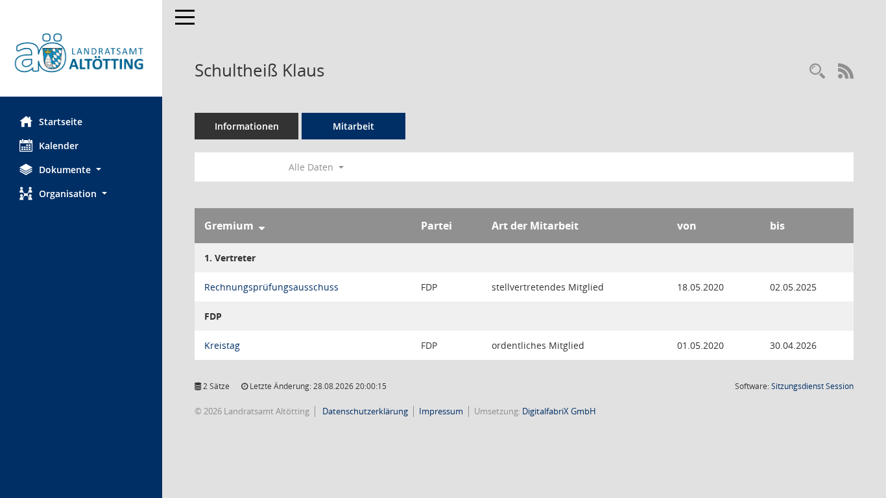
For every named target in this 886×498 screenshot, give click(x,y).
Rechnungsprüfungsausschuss (271, 287)
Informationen (247, 126)
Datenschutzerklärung (364, 411)
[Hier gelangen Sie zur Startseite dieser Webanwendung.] (81, 53)
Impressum (441, 411)
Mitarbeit (353, 126)
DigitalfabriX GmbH (559, 411)
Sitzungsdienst (812, 386)
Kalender (58, 145)
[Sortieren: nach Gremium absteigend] (262, 226)
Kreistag (222, 345)
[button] (81, 170)
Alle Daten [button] (312, 167)
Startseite (60, 121)
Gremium (229, 226)
